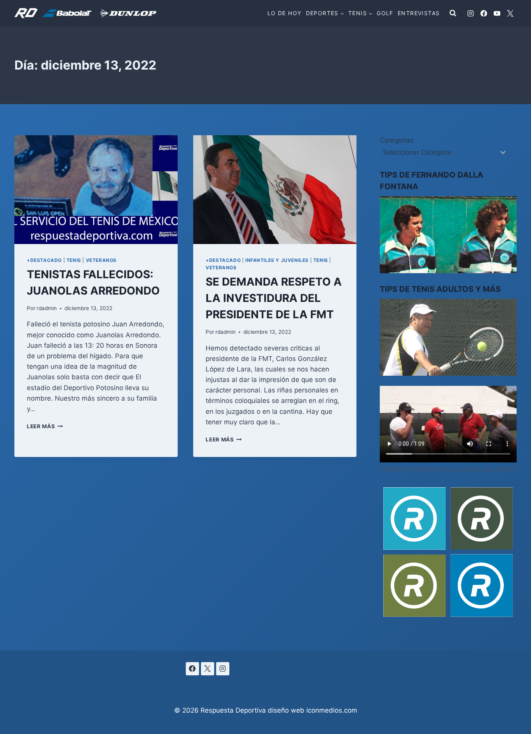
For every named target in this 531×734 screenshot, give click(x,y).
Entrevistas (419, 13)
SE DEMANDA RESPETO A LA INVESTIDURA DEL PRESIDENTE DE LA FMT (274, 298)
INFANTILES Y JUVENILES (277, 260)
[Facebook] (483, 13)
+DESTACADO (44, 260)
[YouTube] (496, 13)
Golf (385, 13)
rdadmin (47, 308)
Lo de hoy (284, 13)
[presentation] (96, 189)
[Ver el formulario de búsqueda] (453, 13)
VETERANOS (101, 260)
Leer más (45, 426)
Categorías (397, 140)
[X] (510, 13)
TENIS (73, 260)
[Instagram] (470, 13)
